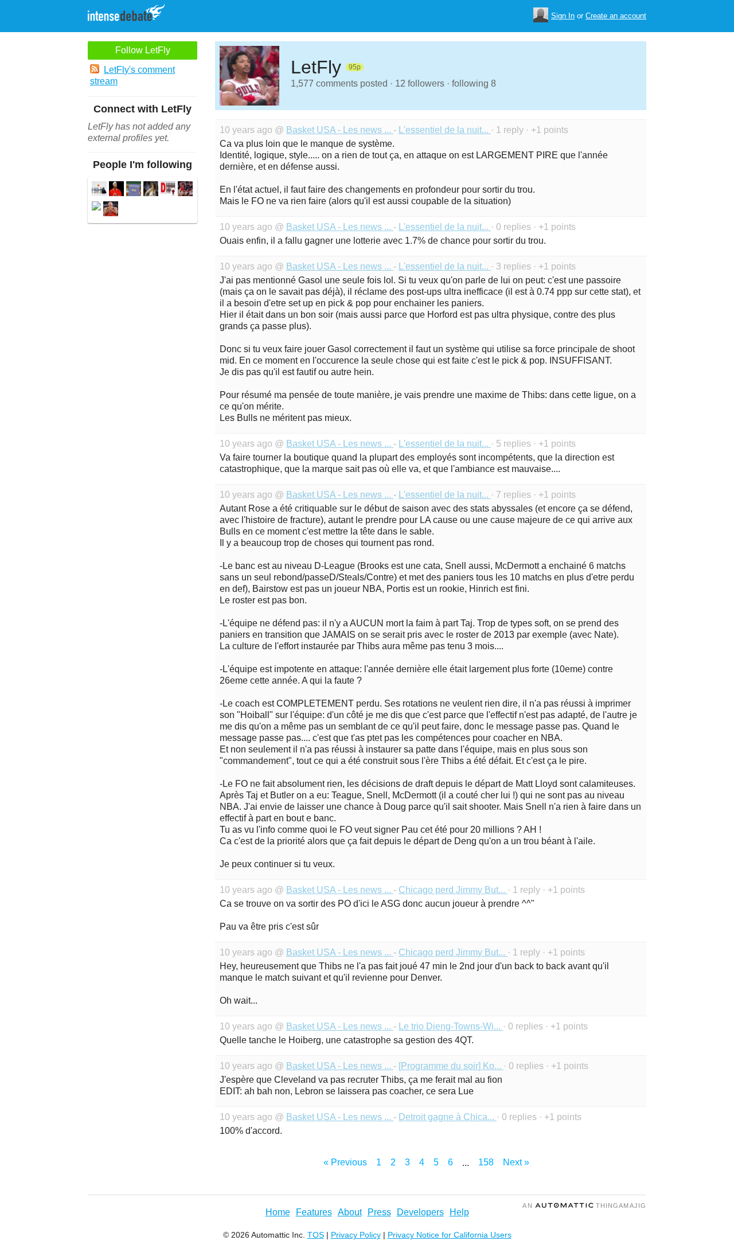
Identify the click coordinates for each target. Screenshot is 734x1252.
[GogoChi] (133, 190)
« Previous (345, 1162)
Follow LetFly (142, 50)
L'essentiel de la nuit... (445, 130)
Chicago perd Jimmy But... (453, 890)
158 (486, 1162)
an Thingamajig (584, 1205)
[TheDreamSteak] (168, 190)
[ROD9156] (116, 190)
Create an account (615, 15)
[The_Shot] (185, 190)
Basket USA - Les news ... (339, 130)
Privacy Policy (356, 1234)
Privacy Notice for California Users (450, 1234)
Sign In (563, 15)
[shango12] (150, 190)
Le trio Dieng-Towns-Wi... (451, 1026)
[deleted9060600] (96, 207)
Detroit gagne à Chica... (448, 1117)
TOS (315, 1234)
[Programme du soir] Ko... (451, 1066)
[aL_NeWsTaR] (110, 210)
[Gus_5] (99, 190)
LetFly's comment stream (132, 75)
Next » (516, 1162)
